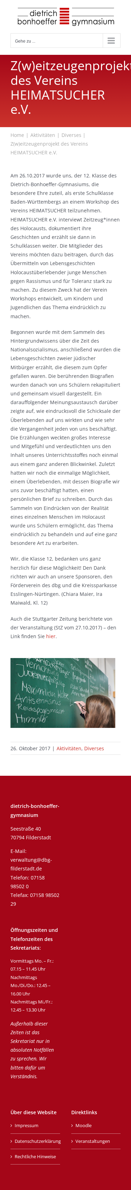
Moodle (83, 1125)
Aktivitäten (69, 748)
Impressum (26, 1125)
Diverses (94, 748)
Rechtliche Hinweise (35, 1156)
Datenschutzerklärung (36, 1141)
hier (51, 636)
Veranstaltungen (92, 1141)
